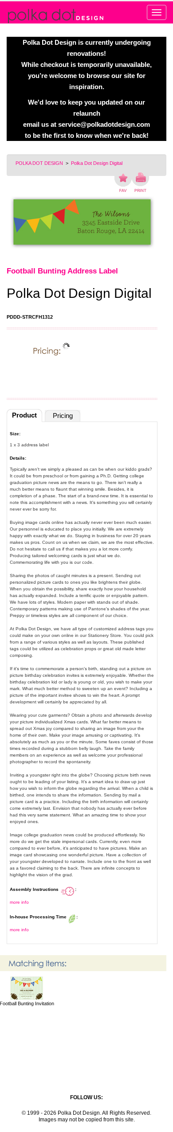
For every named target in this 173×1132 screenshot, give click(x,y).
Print (140, 182)
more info (19, 902)
